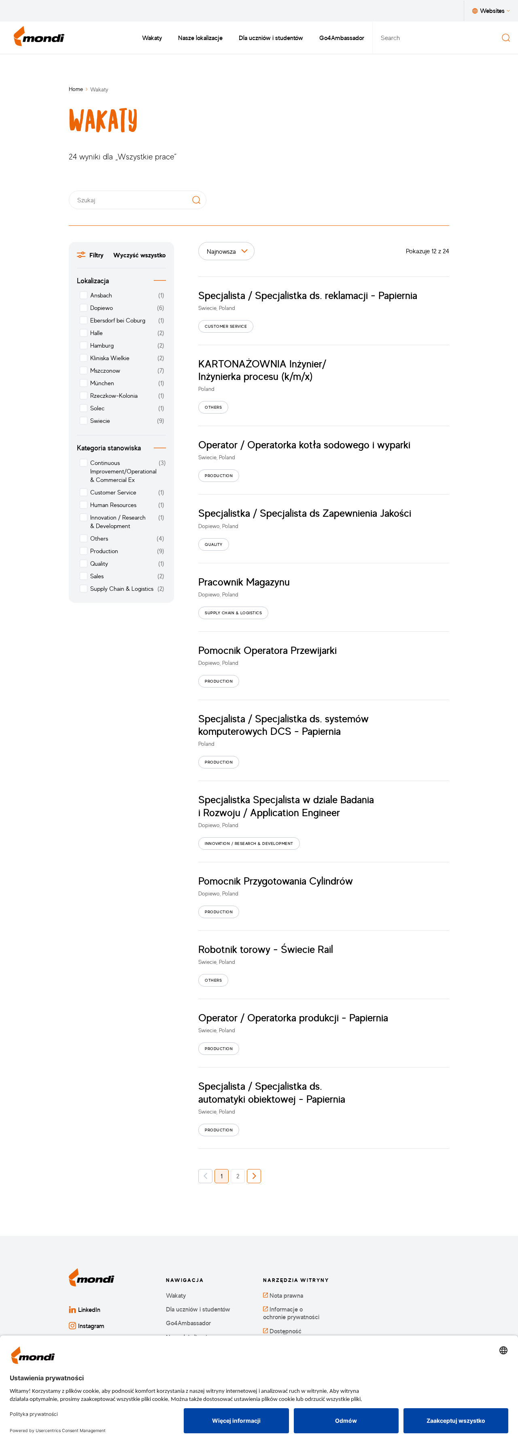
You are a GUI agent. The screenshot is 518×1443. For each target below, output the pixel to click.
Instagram (91, 1326)
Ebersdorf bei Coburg (117, 320)
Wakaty (152, 38)
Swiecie (100, 420)
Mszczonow (105, 370)
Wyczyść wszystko (139, 255)
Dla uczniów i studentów (271, 38)
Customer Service (113, 492)
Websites (492, 10)
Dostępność (284, 1331)
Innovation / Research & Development (118, 522)
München (102, 383)
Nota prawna (285, 1295)
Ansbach (101, 295)
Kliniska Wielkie (110, 358)
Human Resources (113, 505)
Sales (97, 576)
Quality (99, 563)
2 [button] (238, 1176)
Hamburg (102, 345)
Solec (97, 408)
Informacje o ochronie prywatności (291, 1313)
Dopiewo (101, 308)
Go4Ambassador (341, 38)
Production (104, 551)
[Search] (506, 38)
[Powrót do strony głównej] (39, 37)
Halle (96, 333)
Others (99, 538)
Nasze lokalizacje (200, 38)
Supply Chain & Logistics (121, 588)
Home (76, 88)
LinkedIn (89, 1309)
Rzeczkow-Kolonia (114, 395)
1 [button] (222, 1176)
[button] (205, 1176)
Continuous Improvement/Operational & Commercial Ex (123, 471)
